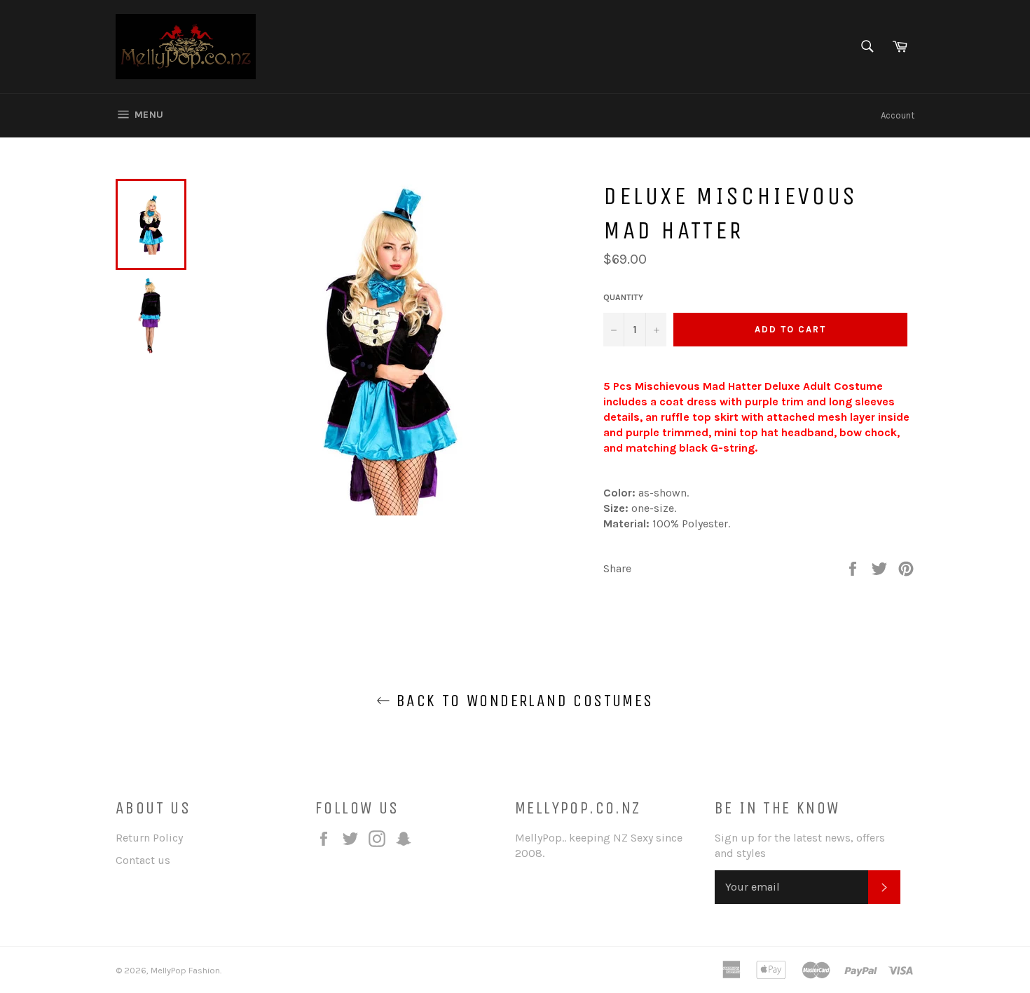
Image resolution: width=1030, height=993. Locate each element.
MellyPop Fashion (185, 970)
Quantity (623, 297)
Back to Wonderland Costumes (521, 700)
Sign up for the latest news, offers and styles (800, 845)
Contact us (143, 860)
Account (897, 115)
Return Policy (149, 837)
